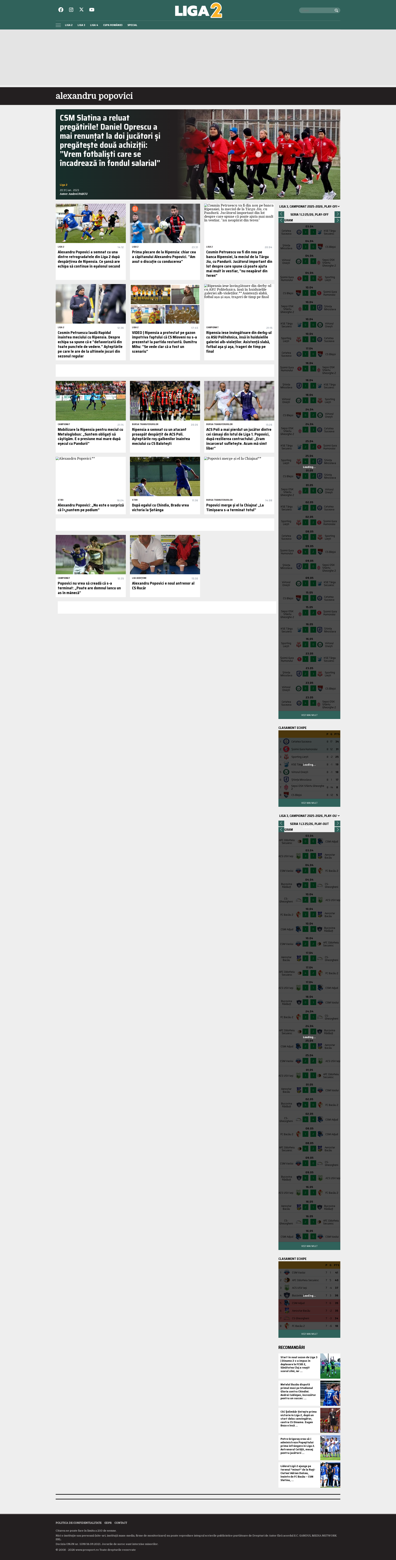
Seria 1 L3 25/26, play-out (309, 823)
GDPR (108, 1522)
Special (132, 25)
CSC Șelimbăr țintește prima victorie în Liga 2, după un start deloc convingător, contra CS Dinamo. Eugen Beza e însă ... (298, 1418)
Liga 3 (81, 25)
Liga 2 (69, 25)
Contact (120, 1522)
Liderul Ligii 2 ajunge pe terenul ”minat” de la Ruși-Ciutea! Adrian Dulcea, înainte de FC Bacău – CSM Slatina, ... (297, 1473)
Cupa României (113, 25)
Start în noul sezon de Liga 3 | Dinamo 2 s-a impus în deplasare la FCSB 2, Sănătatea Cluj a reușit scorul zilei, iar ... (298, 1364)
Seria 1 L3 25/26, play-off (309, 214)
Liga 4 (94, 25)
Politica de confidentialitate (78, 1522)
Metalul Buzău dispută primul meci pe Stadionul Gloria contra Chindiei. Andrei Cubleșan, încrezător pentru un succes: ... (298, 1391)
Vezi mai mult (309, 715)
